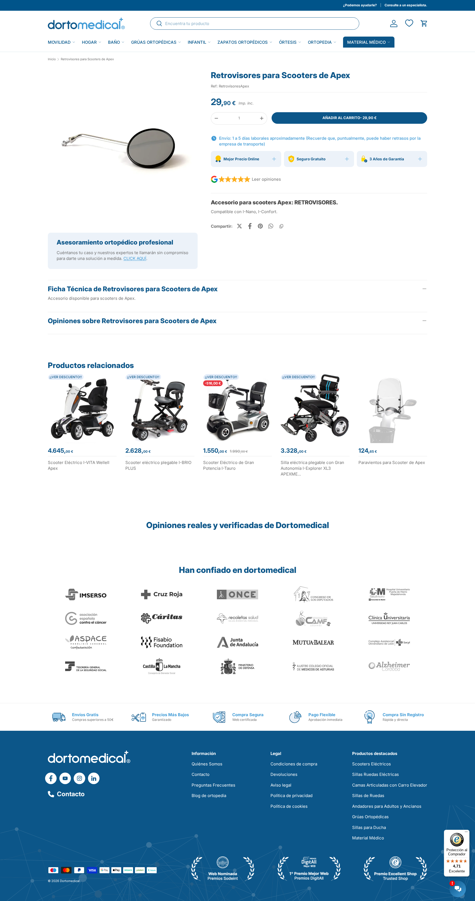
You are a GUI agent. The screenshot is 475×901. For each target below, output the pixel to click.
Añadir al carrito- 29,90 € (349, 118)
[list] (122, 147)
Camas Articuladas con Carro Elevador (389, 785)
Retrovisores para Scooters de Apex (87, 59)
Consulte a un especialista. (406, 5)
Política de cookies (289, 806)
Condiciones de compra (293, 764)
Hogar (89, 42)
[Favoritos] (409, 23)
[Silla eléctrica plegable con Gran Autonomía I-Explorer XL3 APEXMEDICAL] (315, 408)
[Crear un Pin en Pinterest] (260, 226)
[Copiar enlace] (281, 226)
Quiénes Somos (207, 764)
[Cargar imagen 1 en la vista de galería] (123, 145)
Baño (114, 42)
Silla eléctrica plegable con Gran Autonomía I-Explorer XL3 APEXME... (312, 468)
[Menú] (466, 833)
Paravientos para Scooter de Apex (391, 462)
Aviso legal (280, 785)
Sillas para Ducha (369, 827)
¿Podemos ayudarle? (360, 5)
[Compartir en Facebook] (250, 226)
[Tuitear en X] (239, 226)
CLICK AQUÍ (134, 258)
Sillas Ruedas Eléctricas (375, 774)
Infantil (197, 42)
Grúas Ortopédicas (153, 42)
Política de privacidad (291, 795)
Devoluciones (283, 774)
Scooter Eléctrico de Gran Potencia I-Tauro (228, 465)
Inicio (52, 59)
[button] (424, 23)
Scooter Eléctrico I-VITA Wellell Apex (78, 465)
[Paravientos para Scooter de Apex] (392, 408)
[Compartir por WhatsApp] (271, 226)
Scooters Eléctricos (371, 764)
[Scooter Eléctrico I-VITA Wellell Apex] (82, 408)
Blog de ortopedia (209, 795)
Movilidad (59, 42)
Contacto (71, 794)
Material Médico (368, 837)
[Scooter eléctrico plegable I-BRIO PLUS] (159, 408)
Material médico (366, 42)
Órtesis (288, 42)
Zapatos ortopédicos (242, 42)
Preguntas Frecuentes (213, 785)
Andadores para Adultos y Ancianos (386, 806)
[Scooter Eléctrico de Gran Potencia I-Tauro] (237, 408)
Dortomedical (70, 881)
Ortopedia (320, 42)
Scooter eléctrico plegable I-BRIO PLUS (158, 465)
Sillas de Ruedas (368, 795)
